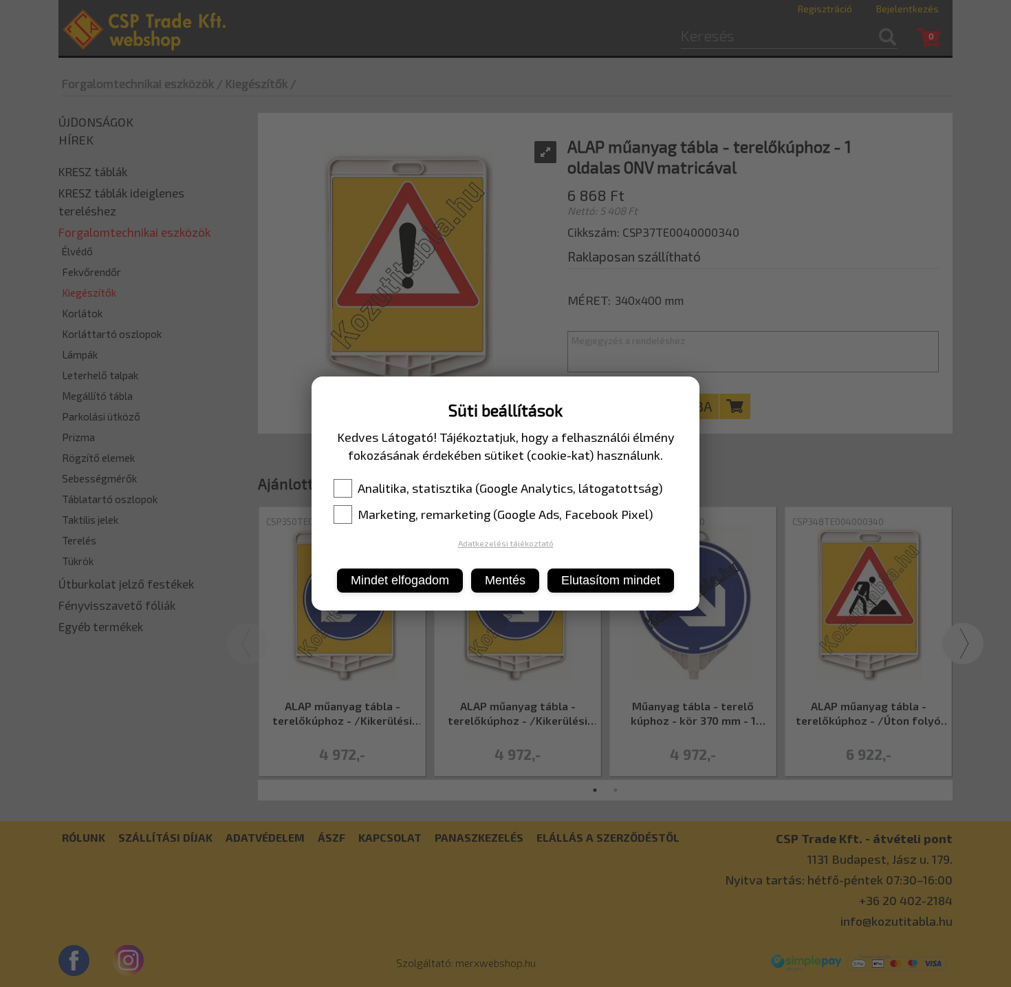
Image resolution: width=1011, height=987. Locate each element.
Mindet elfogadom (400, 580)
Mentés (505, 580)
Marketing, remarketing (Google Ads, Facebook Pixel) (505, 514)
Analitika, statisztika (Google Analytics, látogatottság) (510, 488)
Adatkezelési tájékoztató (506, 543)
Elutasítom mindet (610, 580)
